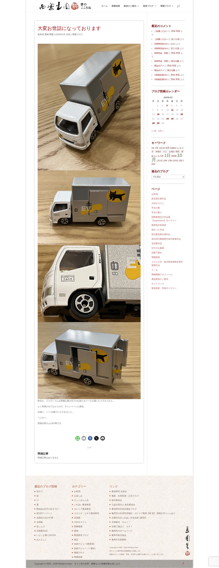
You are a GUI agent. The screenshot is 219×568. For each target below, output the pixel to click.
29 (158, 123)
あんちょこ (41, 539)
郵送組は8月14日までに (47, 509)
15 (158, 114)
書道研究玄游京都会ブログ (124, 509)
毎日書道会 (117, 500)
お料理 (155, 194)
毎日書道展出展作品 (161, 234)
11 (172, 110)
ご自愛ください (161, 31)
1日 (167, 155)
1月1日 (160, 160)
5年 (153, 148)
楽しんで (40, 526)
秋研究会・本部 (161, 53)
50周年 (173, 148)
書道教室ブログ (81, 535)
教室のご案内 (130, 6)
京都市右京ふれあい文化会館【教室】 (129, 518)
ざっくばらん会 (81, 500)
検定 (76, 539)
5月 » (160, 131)
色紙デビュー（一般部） (85, 548)
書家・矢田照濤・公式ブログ (125, 496)
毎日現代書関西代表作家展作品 (166, 239)
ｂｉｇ (155, 270)
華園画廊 (116, 6)
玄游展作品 (157, 243)
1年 (157, 148)
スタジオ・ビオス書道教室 (86, 513)
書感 (76, 531)
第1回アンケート (44, 513)
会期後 (39, 522)
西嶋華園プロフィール (162, 274)
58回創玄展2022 (160, 74)
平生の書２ (157, 212)
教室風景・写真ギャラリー (164, 288)
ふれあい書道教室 (82, 504)
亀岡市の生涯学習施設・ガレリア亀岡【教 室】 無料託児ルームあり (143, 513)
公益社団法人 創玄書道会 (123, 504)
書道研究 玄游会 (119, 491)
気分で (39, 491)
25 (172, 119)
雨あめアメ (159, 65)
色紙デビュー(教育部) (84, 544)
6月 (168, 148)
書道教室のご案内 (160, 279)
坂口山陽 (175, 61)
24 (167, 119)
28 (153, 123)
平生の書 (156, 208)
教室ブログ (148, 6)
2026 (174, 156)
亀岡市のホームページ (122, 531)
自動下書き (157, 252)
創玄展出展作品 (159, 198)
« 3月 (154, 131)
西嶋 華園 (49, 34)
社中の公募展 (158, 248)
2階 (180, 160)
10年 (165, 160)
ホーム (104, 6)
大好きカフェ (158, 203)
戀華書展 (78, 526)
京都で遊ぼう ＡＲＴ (122, 526)
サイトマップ (158, 284)
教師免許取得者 (159, 225)
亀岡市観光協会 (119, 535)
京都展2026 (42, 531)
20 (182, 114)
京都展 (77, 518)
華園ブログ (165, 6)
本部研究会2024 (161, 43)
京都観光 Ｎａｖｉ (121, 522)
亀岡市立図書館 (119, 539)
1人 (155, 156)
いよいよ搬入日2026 (46, 535)
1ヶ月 (179, 148)
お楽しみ (78, 496)
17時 (170, 160)
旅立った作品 (158, 230)
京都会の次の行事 (44, 518)
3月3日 (162, 148)
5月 (162, 156)
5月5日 (175, 160)
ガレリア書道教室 (82, 509)
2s (159, 156)
